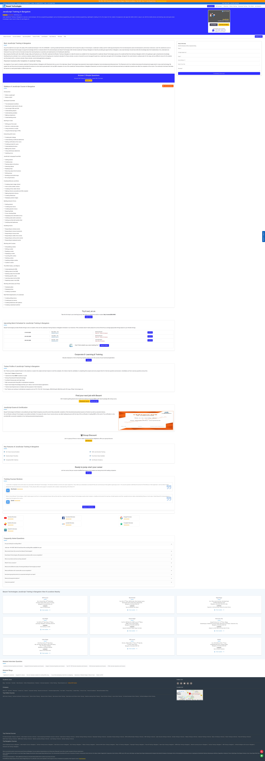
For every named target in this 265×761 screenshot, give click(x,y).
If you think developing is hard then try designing (62, 675)
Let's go (89, 472)
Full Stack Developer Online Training (131, 696)
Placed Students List (62, 682)
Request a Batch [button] (104, 345)
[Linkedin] (188, 683)
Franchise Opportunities (54, 690)
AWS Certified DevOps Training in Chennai (134, 736)
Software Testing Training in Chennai (83, 736)
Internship (8, 682)
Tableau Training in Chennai (191, 736)
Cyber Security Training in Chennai (163, 736)
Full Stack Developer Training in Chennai (11, 736)
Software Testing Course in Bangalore (45, 744)
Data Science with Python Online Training (75, 696)
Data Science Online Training (59, 696)
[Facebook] (178, 683)
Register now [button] (89, 80)
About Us (5, 690)
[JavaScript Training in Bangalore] (219, 16)
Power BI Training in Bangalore (151, 744)
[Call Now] (261, 751)
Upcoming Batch (27, 36)
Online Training (233, 6)
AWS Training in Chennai (149, 736)
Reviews (60, 36)
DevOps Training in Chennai (178, 736)
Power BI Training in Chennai (244, 736)
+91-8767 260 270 (220, 30)
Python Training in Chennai (231, 736)
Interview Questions (44, 682)
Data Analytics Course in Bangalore (27, 744)
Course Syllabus (17, 36)
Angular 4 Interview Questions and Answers (55, 666)
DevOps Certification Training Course (21, 696)
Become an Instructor (42, 690)
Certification (45, 36)
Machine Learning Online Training (92, 696)
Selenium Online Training (46, 696)
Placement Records (161, 1)
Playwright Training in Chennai (99, 736)
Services (10, 690)
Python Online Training (35, 696)
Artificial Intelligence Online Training (147, 696)
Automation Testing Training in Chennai (115, 736)
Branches (226, 6)
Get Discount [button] (89, 440)
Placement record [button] (84, 401)
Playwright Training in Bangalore (137, 744)
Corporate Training (242, 6)
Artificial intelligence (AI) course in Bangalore (244, 744)
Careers (26, 690)
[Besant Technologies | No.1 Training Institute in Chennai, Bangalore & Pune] (12, 6)
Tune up (89, 360)
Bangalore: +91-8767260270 (23, 3)
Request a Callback (263, 236)
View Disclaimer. (82, 758)
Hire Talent (251, 6)
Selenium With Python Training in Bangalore (105, 744)
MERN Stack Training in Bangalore (182, 744)
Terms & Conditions (91, 690)
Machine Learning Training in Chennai (41, 738)
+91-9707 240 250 (234, 3)
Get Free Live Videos (223, 24)
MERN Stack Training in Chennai (25, 738)
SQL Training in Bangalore (75, 744)
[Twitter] (181, 683)
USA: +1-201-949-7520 (49, 3)
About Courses (7, 36)
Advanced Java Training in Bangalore (10, 746)
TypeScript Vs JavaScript (8, 675)
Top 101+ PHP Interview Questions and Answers (77, 666)
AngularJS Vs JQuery (20, 675)
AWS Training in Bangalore (228, 744)
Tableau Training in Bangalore (88, 744)
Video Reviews (19, 682)
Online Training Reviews (29, 682)
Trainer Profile (36, 36)
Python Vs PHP (99, 675)
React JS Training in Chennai (218, 736)
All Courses (218, 6)
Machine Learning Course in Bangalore (199, 744)
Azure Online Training (117, 696)
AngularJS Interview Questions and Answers (34, 666)
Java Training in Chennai (55, 738)
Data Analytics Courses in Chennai (28, 736)
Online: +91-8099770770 (37, 3)
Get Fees (150, 332)
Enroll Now (213, 24)
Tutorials (13, 682)
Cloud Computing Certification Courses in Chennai (48, 736)
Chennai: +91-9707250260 (9, 3)
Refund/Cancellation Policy (102, 690)
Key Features (53, 36)
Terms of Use (83, 690)
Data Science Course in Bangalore (61, 744)
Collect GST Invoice (72, 682)
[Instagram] (191, 683)
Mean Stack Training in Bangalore (167, 744)
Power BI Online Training (106, 696)
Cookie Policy (76, 690)
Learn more (89, 317)
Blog (4, 682)
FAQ (65, 36)
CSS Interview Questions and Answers (97, 666)
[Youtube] (184, 683)
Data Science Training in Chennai (67, 736)
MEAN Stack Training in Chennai (10, 738)
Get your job (94, 401)
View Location (45, 610)
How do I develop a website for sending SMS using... (38, 675)
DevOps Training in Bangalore (215, 744)
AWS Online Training (7, 696)
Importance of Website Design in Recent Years (85, 675)
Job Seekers (258, 6)
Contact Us (20, 690)
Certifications (210, 6)
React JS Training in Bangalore (122, 744)
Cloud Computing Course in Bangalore (11, 744)
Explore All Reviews (88, 507)
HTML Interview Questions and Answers (116, 666)
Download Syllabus (168, 85)
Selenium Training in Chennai (204, 736)
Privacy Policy (69, 690)
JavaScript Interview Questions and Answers (13, 666)
